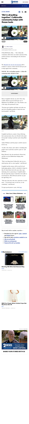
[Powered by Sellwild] (25, 329)
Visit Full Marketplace (23, 251)
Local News (6, 11)
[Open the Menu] (2, 2)
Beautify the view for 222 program (12, 64)
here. (21, 187)
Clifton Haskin (9, 46)
